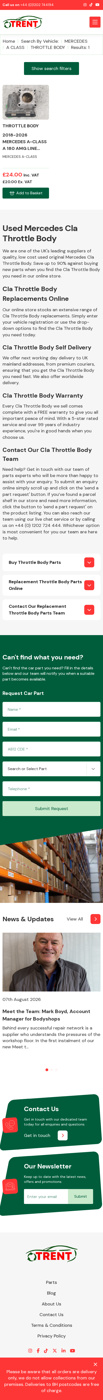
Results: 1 (80, 47)
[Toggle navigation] (95, 22)
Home (9, 41)
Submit (80, 1196)
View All (75, 919)
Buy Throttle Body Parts (35, 562)
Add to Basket (29, 193)
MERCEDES (76, 41)
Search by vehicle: (39, 41)
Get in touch (37, 1135)
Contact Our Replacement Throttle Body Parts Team (37, 609)
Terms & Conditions (51, 1325)
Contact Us (52, 1315)
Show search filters (52, 68)
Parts (51, 1282)
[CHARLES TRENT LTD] (25, 22)
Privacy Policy (52, 1336)
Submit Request (51, 809)
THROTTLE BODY (47, 47)
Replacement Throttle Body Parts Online (45, 585)
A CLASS (15, 47)
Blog (51, 1293)
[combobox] (51, 769)
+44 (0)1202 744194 (37, 4)
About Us (51, 1304)
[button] (47, 1069)
